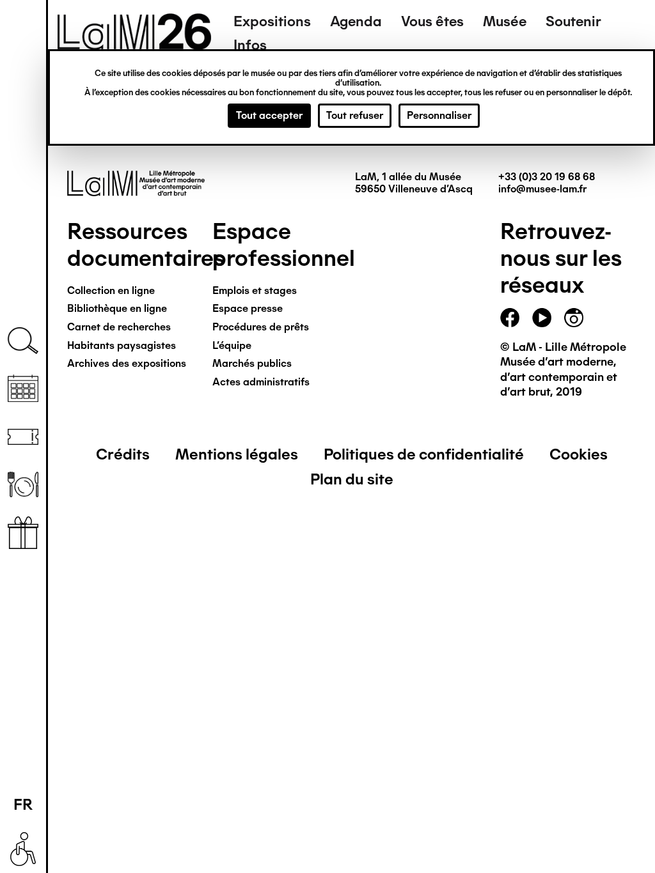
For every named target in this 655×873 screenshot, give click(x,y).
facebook (509, 317)
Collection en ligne (111, 290)
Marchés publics (252, 363)
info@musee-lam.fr (542, 189)
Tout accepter (269, 115)
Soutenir (573, 21)
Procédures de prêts (260, 327)
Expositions (272, 21)
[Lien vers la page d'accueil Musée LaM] (134, 45)
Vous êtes (432, 21)
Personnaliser (439, 115)
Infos (250, 45)
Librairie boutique (23, 533)
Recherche (23, 341)
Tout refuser (354, 115)
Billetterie (23, 437)
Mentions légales (236, 454)
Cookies (578, 454)
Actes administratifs (261, 382)
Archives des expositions (126, 363)
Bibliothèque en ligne (117, 308)
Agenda (356, 21)
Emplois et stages (254, 290)
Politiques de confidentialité (424, 454)
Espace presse (247, 308)
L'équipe (231, 345)
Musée (504, 21)
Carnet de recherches (119, 327)
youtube (541, 317)
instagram (573, 317)
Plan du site (351, 479)
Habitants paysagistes (121, 345)
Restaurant (23, 485)
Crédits (123, 454)
